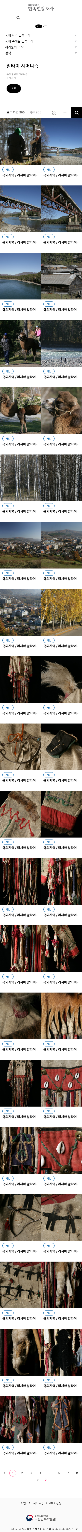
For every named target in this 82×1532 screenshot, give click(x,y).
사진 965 (35, 112)
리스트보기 (65, 112)
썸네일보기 (54, 112)
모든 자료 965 (16, 112)
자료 (14, 88)
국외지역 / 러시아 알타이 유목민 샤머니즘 (30, 175)
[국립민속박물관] (41, 1516)
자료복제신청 (53, 1503)
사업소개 (26, 1503)
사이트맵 (38, 1503)
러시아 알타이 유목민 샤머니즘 (20, 141)
